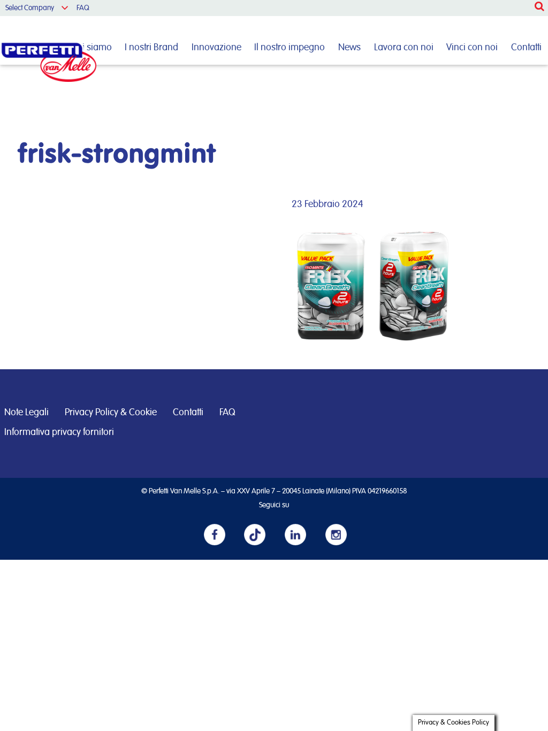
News (349, 47)
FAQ (83, 8)
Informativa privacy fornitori (59, 432)
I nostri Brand (151, 47)
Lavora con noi (403, 47)
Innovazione (216, 47)
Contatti (526, 47)
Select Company (29, 8)
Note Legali (26, 412)
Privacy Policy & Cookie (111, 412)
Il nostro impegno (289, 47)
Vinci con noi (472, 47)
